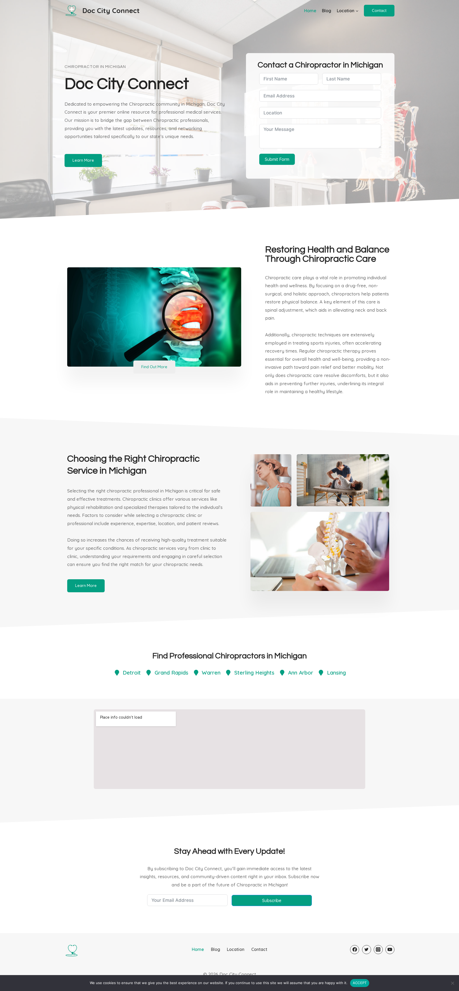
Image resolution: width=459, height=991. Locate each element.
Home (310, 10)
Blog (326, 10)
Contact (379, 10)
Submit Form (277, 159)
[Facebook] (354, 949)
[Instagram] (378, 949)
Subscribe (271, 900)
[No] (452, 983)
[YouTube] (389, 949)
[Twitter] (366, 949)
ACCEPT (360, 983)
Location (235, 949)
